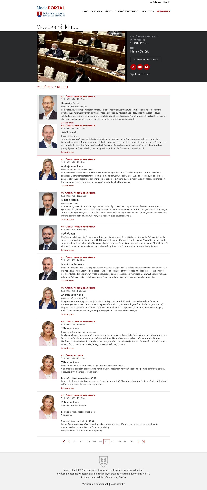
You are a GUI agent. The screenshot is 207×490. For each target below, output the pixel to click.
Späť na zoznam (140, 74)
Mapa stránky (117, 483)
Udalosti (147, 11)
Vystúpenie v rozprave (72, 355)
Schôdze (96, 11)
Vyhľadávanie (155, 2)
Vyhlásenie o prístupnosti (95, 483)
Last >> (141, 441)
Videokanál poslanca (145, 59)
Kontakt (166, 2)
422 (75, 441)
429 (119, 441)
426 (100, 441)
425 (94, 441)
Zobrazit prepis (67, 122)
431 (131, 441)
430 (125, 441)
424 (88, 441)
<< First (65, 441)
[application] (82, 56)
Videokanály (163, 11)
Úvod (85, 11)
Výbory (108, 11)
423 (82, 441)
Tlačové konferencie (126, 11)
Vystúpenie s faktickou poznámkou (78, 96)
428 (113, 441)
